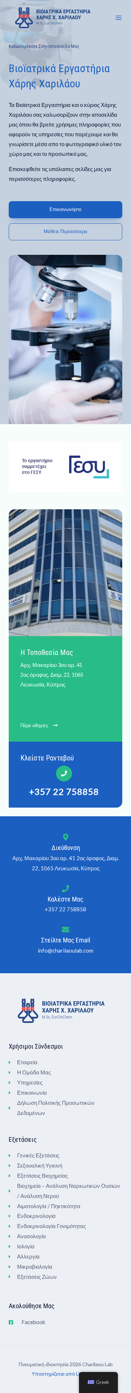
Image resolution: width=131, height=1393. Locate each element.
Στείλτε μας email (65, 940)
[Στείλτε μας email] (65, 929)
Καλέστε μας (65, 899)
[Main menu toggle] (118, 17)
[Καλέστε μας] (65, 888)
